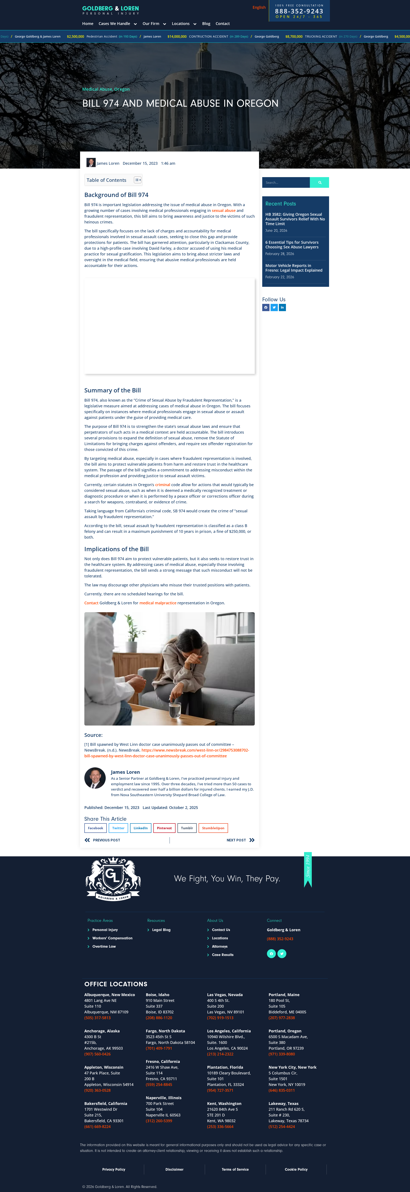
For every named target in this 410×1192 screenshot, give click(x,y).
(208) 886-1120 (159, 1017)
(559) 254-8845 (159, 1084)
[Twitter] (274, 307)
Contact (91, 602)
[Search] (319, 182)
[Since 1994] (308, 870)
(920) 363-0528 (97, 1090)
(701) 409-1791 (159, 1048)
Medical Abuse (97, 89)
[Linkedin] (282, 307)
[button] (95, 828)
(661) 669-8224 (97, 1126)
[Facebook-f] (265, 307)
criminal (162, 484)
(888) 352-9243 (280, 938)
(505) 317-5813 (97, 1017)
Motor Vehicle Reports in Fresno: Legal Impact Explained (293, 268)
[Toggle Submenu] (135, 23)
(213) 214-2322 (220, 1053)
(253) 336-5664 (220, 1126)
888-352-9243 (299, 11)
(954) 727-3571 (220, 1090)
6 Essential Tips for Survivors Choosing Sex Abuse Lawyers (292, 244)
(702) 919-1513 (220, 1017)
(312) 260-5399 (159, 1120)
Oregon (122, 89)
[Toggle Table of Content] (135, 180)
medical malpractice (157, 602)
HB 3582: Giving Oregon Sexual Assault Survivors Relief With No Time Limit (295, 219)
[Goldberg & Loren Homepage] (111, 10)
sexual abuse (224, 210)
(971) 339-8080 (282, 1053)
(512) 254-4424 (282, 1126)
